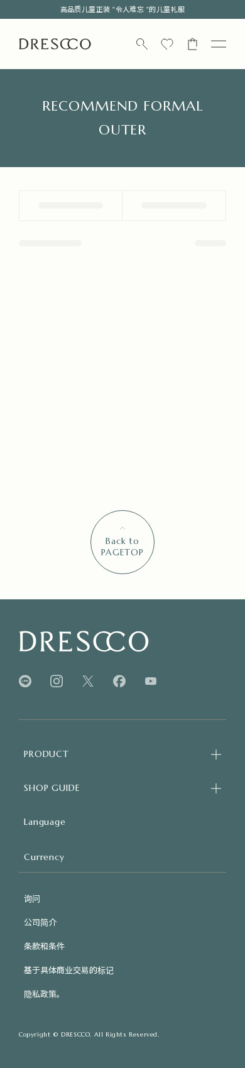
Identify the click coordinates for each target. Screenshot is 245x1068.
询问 (32, 898)
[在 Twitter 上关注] (88, 681)
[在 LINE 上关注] (25, 681)
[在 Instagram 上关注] (56, 681)
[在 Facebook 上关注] (119, 681)
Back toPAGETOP (122, 546)
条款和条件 (44, 946)
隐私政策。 (44, 994)
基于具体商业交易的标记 (69, 970)
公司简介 (40, 922)
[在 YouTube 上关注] (150, 681)
